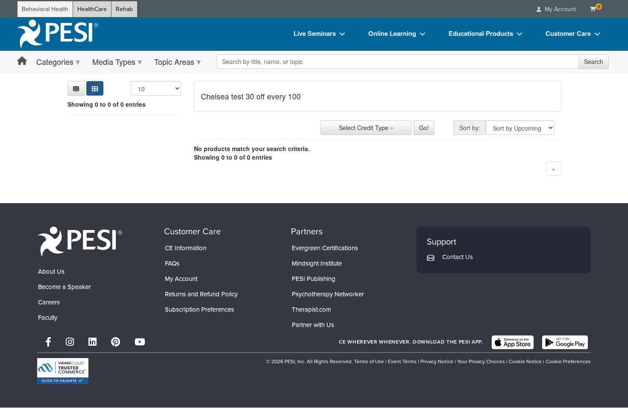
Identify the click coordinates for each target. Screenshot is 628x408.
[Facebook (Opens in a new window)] (48, 342)
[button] (76, 88)
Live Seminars (314, 33)
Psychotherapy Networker (328, 294)
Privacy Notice (436, 361)
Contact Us (457, 257)
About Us (51, 271)
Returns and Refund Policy (201, 294)
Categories (54, 61)
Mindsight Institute (317, 263)
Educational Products (481, 33)
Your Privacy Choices (481, 361)
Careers (49, 302)
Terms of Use (369, 361)
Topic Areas (174, 61)
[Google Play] (565, 342)
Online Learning (392, 33)
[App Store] (513, 342)
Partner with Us (313, 324)
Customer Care (568, 33)
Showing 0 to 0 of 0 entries (106, 104)
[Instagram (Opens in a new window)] (70, 342)
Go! (424, 127)
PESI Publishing (313, 278)
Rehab (124, 9)
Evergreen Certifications (325, 248)
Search (593, 61)
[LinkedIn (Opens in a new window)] (92, 342)
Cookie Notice (525, 361)
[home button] (22, 61)
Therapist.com (311, 309)
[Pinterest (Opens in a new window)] (115, 342)
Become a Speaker (64, 286)
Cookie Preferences (568, 361)
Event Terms (402, 361)
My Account (181, 278)
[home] (57, 34)
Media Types (113, 61)
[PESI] (80, 241)
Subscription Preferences (199, 309)
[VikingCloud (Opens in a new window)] (62, 371)
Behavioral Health (45, 9)
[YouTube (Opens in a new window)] (139, 342)
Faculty (47, 317)
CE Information (185, 248)
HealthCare (92, 9)
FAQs (172, 263)
